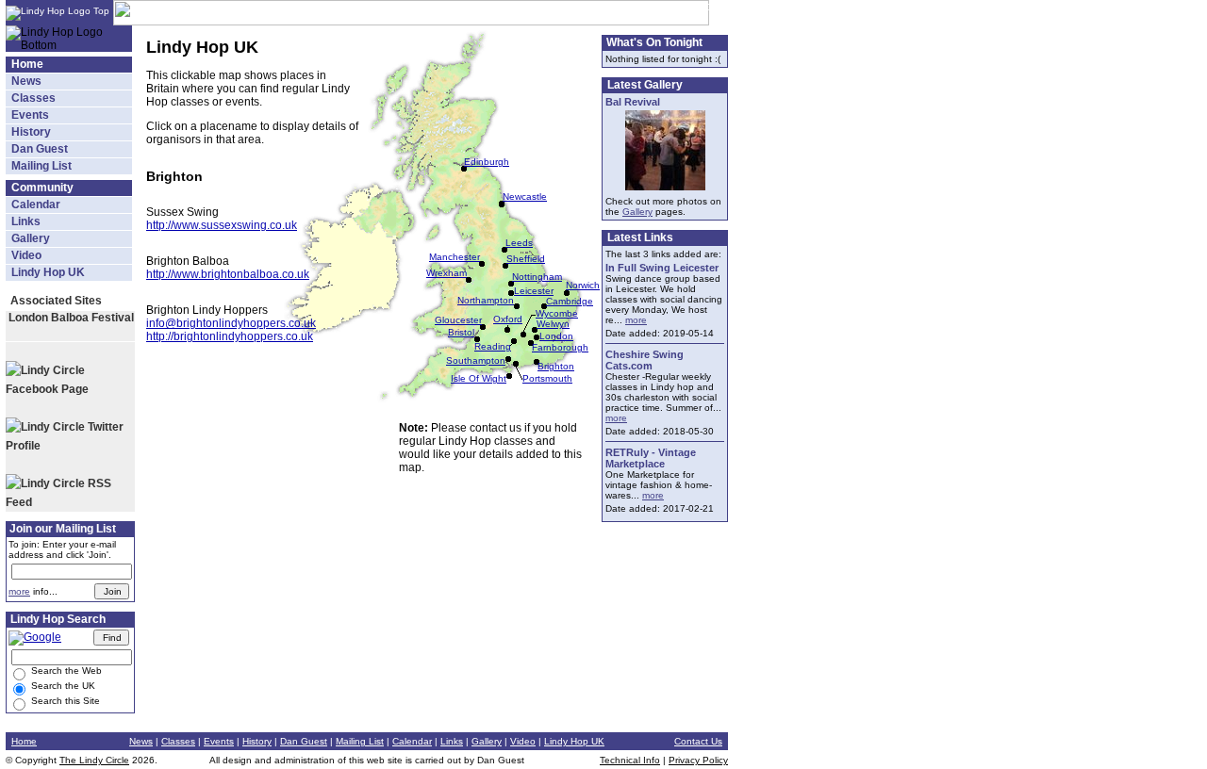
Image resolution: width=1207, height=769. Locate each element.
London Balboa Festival (71, 317)
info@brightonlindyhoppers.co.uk (231, 323)
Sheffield (525, 259)
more (19, 591)
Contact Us (698, 741)
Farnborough (560, 347)
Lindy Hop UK (48, 272)
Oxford (507, 319)
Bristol (461, 332)
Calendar (35, 204)
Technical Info (630, 760)
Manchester (454, 257)
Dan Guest (39, 148)
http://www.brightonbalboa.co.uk (227, 274)
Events (30, 115)
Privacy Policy (698, 760)
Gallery (30, 238)
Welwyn (553, 324)
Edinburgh (486, 161)
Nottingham (537, 276)
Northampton (485, 300)
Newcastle (525, 196)
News (26, 81)
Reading (492, 346)
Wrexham (446, 273)
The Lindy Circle (94, 760)
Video (26, 255)
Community (42, 187)
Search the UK (61, 685)
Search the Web (65, 670)
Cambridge (569, 301)
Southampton (475, 360)
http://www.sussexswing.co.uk (221, 225)
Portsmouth (547, 378)
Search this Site (64, 700)
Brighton (555, 366)
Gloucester (458, 320)
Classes (33, 98)
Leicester (534, 291)
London (556, 336)
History (31, 132)
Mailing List (41, 165)
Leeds (519, 242)
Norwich (583, 285)
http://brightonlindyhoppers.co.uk (229, 336)
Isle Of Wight (478, 378)
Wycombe (557, 313)
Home (27, 64)
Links (26, 221)
